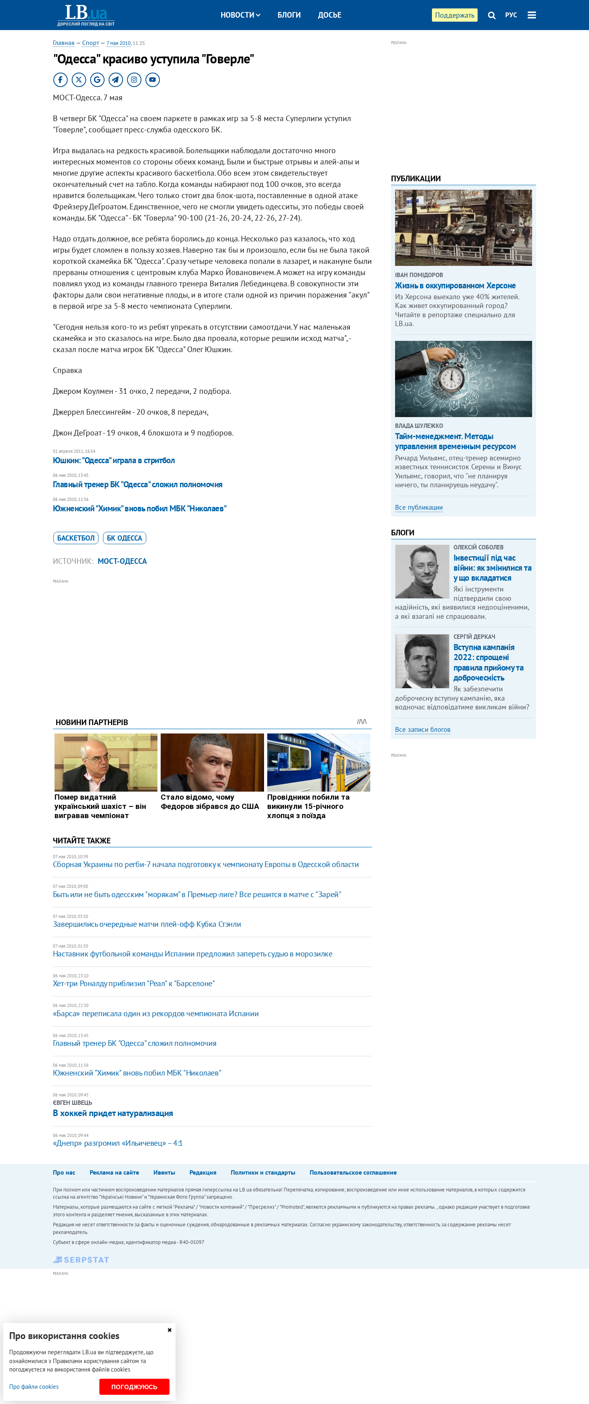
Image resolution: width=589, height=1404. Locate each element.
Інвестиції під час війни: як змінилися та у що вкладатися (493, 567)
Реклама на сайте (114, 1172)
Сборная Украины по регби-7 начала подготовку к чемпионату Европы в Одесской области (206, 864)
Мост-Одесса (122, 561)
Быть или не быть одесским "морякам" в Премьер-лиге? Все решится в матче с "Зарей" (197, 894)
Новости (237, 15)
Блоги (289, 15)
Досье (329, 15)
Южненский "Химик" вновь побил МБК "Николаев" (140, 508)
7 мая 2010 (119, 43)
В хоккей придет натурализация (113, 1112)
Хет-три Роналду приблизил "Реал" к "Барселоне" (134, 983)
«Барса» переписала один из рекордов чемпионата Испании (155, 1013)
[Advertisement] (212, 642)
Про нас (64, 1172)
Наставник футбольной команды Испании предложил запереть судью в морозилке (193, 953)
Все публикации (419, 507)
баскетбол (76, 538)
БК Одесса (124, 538)
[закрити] (169, 1330)
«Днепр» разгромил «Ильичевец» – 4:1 (118, 1143)
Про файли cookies (33, 1386)
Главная (64, 42)
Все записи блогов (422, 729)
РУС (511, 14)
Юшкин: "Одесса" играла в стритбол (114, 460)
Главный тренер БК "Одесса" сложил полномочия (138, 484)
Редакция (203, 1172)
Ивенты (164, 1172)
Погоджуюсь (134, 1387)
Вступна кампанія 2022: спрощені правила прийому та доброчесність (488, 662)
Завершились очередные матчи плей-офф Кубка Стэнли (147, 924)
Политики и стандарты (263, 1172)
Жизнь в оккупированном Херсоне (455, 285)
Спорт (90, 42)
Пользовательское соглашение (353, 1172)
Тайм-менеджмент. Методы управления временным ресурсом (455, 441)
